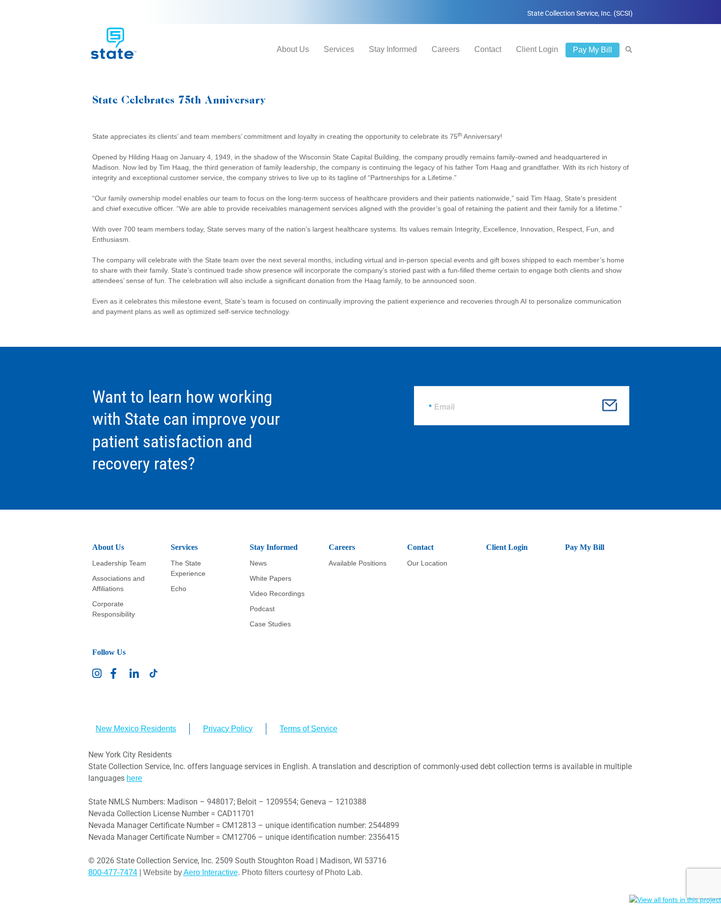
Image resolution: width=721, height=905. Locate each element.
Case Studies (270, 624)
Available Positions (357, 563)
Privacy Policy (228, 728)
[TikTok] (153, 673)
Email (444, 407)
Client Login (537, 49)
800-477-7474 (112, 872)
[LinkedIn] (134, 673)
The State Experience (188, 568)
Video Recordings (277, 593)
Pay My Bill (592, 50)
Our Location (427, 563)
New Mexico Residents (136, 728)
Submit (609, 408)
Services (339, 49)
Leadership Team (119, 563)
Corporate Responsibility (113, 609)
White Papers (270, 578)
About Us (293, 49)
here (134, 778)
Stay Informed (393, 49)
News (258, 563)
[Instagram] (97, 673)
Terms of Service (308, 728)
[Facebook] (116, 673)
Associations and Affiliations (118, 583)
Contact (487, 49)
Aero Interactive (210, 872)
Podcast (262, 609)
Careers (446, 49)
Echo (178, 589)
